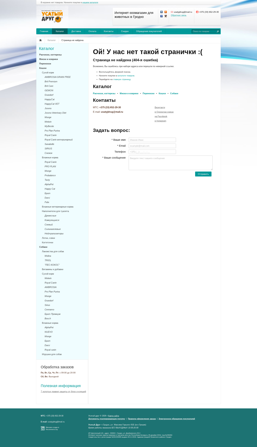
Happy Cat (50, 189)
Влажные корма (50, 157)
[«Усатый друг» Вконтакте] (161, 12)
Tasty (47, 180)
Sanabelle (49, 144)
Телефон (120, 151)
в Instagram (160, 121)
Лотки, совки (48, 238)
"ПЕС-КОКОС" (52, 265)
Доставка (76, 31)
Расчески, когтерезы (50, 54)
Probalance (50, 175)
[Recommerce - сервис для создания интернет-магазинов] (43, 430)
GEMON (49, 90)
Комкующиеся (52, 220)
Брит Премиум (52, 314)
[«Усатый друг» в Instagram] (165, 16)
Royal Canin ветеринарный (59, 139)
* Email (121, 145)
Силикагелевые (53, 229)
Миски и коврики (48, 59)
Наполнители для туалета (55, 211)
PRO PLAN (50, 166)
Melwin (48, 121)
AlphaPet (49, 184)
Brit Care (49, 86)
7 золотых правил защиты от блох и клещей (63, 391)
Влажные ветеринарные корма (57, 206)
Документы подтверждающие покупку (106, 419)
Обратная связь (178, 15)
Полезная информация (61, 386)
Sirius (47, 305)
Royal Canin (51, 135)
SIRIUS (48, 148)
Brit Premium (51, 81)
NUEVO (49, 332)
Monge (48, 117)
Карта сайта (113, 416)
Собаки (43, 247)
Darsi (47, 197)
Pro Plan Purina (52, 130)
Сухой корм (48, 72)
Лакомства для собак (53, 251)
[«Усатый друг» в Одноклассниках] (165, 12)
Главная (44, 31)
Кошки (42, 68)
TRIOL (48, 260)
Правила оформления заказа (142, 419)
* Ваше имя (119, 139)
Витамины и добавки (52, 269)
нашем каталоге (90, 2)
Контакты (108, 31)
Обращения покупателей (149, 31)
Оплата (92, 31)
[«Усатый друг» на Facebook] (161, 16)
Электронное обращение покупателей (177, 419)
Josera (48, 108)
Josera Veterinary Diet (55, 112)
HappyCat (49, 99)
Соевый (49, 224)
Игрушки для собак (52, 354)
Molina (48, 256)
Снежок (48, 153)
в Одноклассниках (164, 112)
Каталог (60, 31)
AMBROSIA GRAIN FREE (58, 77)
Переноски (45, 63)
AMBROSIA (51, 287)
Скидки (124, 31)
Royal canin (50, 349)
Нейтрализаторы (54, 233)
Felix (47, 202)
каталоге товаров (125, 75)
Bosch (48, 318)
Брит (47, 193)
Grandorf (49, 95)
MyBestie (49, 126)
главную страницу (122, 79)
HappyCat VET (52, 104)
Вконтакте (160, 107)
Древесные (50, 215)
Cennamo (49, 309)
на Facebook (161, 116)
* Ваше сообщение (114, 157)
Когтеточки (47, 242)
